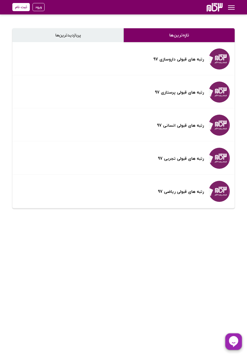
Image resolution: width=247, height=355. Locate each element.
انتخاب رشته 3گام (206, 7)
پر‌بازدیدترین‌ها (68, 35)
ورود (38, 7)
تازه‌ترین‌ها (179, 35)
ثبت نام (21, 7)
